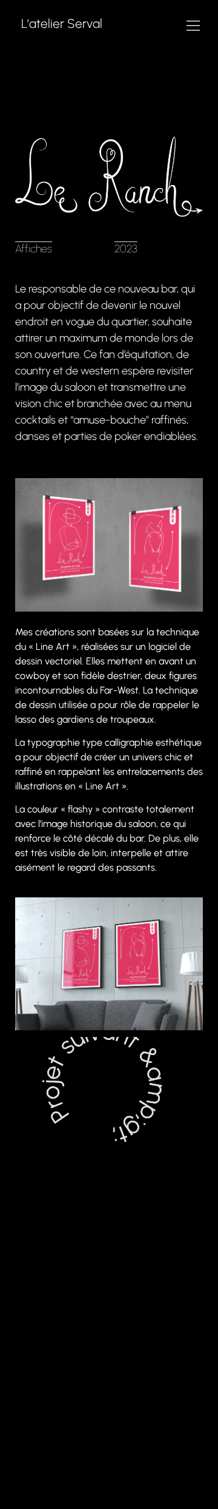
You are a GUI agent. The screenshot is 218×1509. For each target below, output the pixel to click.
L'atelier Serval (61, 23)
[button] (193, 26)
